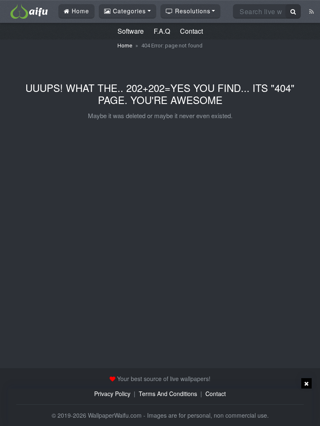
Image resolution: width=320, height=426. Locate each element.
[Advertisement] (160, 407)
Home (79, 11)
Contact (191, 31)
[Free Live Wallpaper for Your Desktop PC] (29, 10)
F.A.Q (162, 31)
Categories (128, 11)
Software (131, 31)
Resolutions (191, 11)
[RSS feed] (311, 11)
